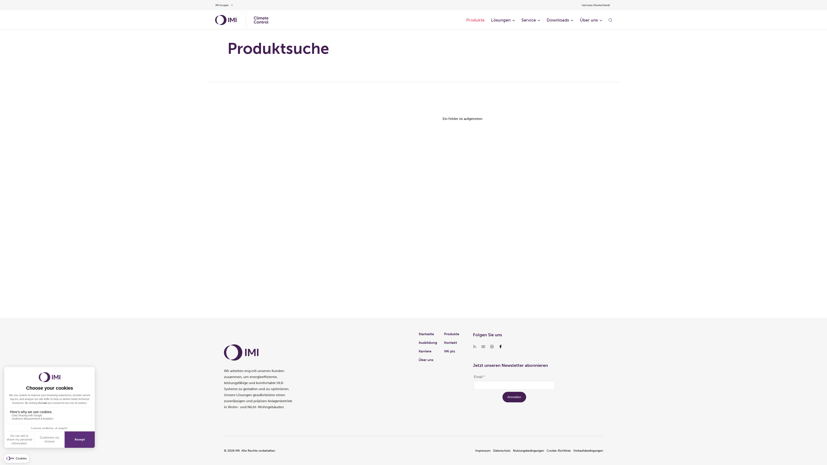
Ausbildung (428, 343)
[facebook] (500, 346)
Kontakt (450, 343)
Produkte (475, 20)
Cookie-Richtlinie (559, 451)
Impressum (483, 451)
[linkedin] (474, 346)
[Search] (610, 20)
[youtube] (483, 346)
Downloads (558, 20)
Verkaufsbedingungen (588, 451)
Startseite (426, 334)
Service (528, 20)
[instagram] (492, 346)
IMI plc (449, 351)
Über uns (589, 20)
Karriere (425, 351)
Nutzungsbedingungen (528, 451)
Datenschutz (501, 451)
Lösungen (501, 20)
